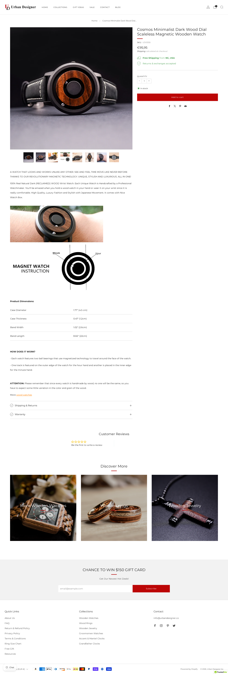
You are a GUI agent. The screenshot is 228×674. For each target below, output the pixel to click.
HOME (45, 7)
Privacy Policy (12, 633)
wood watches (24, 395)
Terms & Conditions (15, 638)
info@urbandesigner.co (166, 618)
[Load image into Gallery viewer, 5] (77, 157)
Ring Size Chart (13, 643)
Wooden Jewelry (88, 628)
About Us (10, 618)
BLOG (118, 7)
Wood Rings (85, 623)
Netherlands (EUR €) (15, 669)
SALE (92, 7)
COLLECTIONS (60, 7)
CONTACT (105, 7)
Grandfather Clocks (89, 643)
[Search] (221, 7)
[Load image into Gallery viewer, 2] (41, 157)
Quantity (142, 76)
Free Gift (9, 649)
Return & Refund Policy (17, 628)
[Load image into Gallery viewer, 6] (90, 157)
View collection (43, 520)
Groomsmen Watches (91, 633)
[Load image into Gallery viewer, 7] (102, 157)
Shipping (141, 51)
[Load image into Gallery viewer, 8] (114, 157)
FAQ (7, 623)
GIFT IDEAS (78, 7)
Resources (10, 654)
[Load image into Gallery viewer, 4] (65, 157)
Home (94, 21)
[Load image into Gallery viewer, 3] (53, 157)
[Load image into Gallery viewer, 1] (28, 157)
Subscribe (151, 588)
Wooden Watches (88, 618)
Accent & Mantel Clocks (92, 638)
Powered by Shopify (189, 669)
